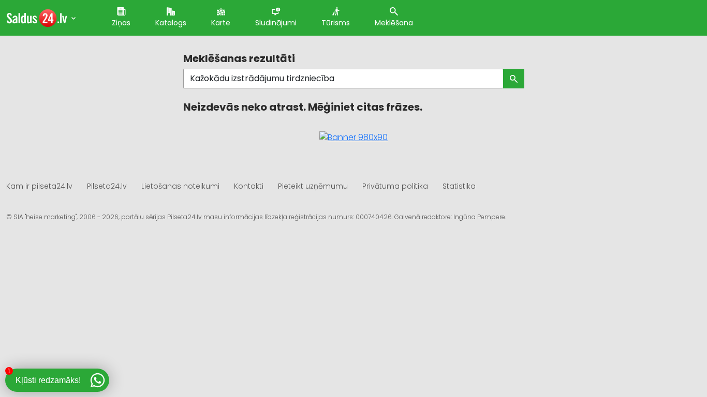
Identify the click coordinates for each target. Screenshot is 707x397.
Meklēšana (394, 23)
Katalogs (170, 23)
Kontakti (248, 186)
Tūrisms (335, 23)
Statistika (459, 186)
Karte (220, 23)
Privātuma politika (395, 186)
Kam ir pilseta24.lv (39, 186)
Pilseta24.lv (107, 186)
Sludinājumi (276, 23)
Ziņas (121, 23)
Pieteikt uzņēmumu (313, 186)
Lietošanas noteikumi (180, 186)
